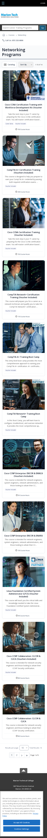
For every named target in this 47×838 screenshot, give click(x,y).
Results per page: (12, 748)
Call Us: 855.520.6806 (12, 40)
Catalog (11, 64)
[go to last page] (26, 755)
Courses (11, 35)
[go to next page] (21, 755)
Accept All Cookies (22, 822)
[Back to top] (23, 782)
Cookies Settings (21, 829)
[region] (21, 813)
